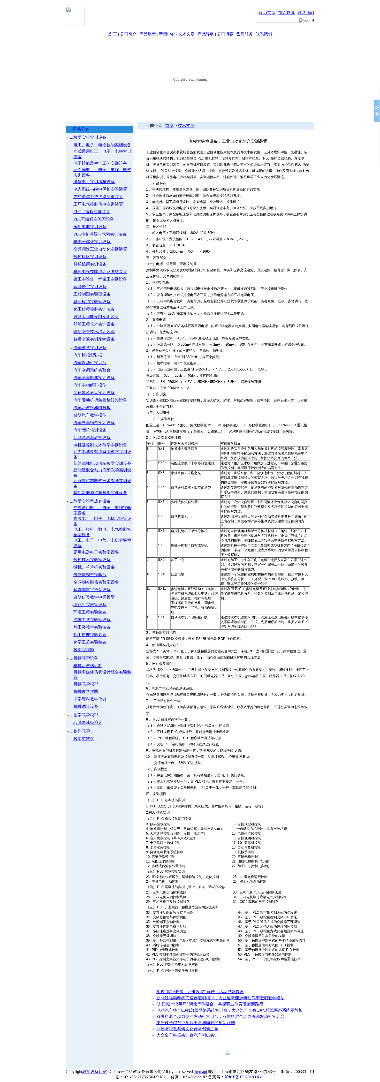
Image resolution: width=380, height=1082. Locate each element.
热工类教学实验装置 (92, 627)
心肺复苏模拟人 (87, 722)
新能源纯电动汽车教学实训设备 (102, 463)
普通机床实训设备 (90, 264)
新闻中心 (167, 34)
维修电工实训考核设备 (94, 181)
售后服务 (244, 34)
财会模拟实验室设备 (92, 301)
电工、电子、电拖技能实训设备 (102, 145)
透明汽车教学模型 (90, 415)
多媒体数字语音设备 (92, 589)
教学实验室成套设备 (92, 501)
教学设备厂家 (94, 1071)
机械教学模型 (85, 684)
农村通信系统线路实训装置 (98, 196)
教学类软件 (83, 738)
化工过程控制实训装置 (94, 309)
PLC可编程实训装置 (91, 211)
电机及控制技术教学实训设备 (100, 445)
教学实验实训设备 (90, 137)
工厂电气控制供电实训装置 (98, 204)
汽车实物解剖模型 (90, 385)
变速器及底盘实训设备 (94, 392)
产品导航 (205, 34)
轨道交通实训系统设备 (94, 339)
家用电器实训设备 (90, 226)
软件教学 (81, 731)
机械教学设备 (85, 658)
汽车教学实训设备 (90, 347)
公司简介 (128, 34)
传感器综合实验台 (90, 574)
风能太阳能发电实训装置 (96, 316)
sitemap (200, 1071)
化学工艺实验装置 (90, 642)
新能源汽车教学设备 (92, 437)
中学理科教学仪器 (90, 699)
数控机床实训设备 (90, 256)
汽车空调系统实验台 (92, 370)
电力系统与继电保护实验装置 (100, 189)
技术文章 (186, 34)
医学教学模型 (85, 715)
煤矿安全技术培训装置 (94, 331)
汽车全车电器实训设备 (94, 377)
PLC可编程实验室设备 (93, 219)
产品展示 (147, 34)
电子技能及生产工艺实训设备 (100, 163)
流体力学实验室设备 (92, 619)
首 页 (112, 34)
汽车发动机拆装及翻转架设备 (100, 400)
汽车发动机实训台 (90, 362)
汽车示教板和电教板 (92, 407)
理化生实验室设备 (90, 604)
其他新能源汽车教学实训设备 (100, 492)
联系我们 (306, 12)
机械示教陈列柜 (87, 665)
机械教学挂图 (85, 691)
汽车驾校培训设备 (90, 430)
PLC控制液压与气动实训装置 (100, 234)
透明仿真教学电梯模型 (94, 597)
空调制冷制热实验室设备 (96, 582)
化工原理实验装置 (90, 634)
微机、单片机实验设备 (94, 567)
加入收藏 (286, 12)
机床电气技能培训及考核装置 (100, 271)
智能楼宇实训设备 (90, 286)
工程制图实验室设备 (92, 294)
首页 (169, 125)
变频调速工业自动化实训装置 (100, 249)
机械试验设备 (85, 706)
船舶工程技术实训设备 (94, 324)
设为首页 (267, 12)
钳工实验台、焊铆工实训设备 (100, 279)
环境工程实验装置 (90, 612)
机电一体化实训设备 (92, 241)
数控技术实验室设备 (92, 559)
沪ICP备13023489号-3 (244, 1077)
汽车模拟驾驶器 (87, 355)
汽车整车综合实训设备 (94, 422)
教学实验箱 (83, 649)
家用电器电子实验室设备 (96, 552)
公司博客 (225, 34)
